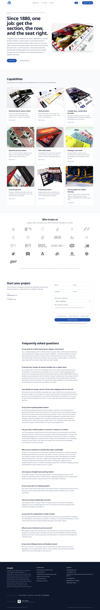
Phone (74, 291)
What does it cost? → (71, 582)
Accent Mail (30, 595)
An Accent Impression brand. (21, 607)
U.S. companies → (71, 578)
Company (56, 291)
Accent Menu (37, 595)
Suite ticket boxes (41, 578)
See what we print (24, 60)
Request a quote (87, 3)
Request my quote (72, 320)
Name (56, 285)
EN (76, 3)
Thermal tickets (41, 572)
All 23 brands (45, 595)
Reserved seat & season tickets (45, 570)
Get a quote (12, 60)
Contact (52, 3)
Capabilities (35, 3)
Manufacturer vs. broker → (73, 580)
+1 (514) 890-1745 (11, 299)
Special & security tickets (43, 576)
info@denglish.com (12, 295)
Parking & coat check (42, 581)
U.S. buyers (44, 3)
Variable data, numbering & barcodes (46, 574)
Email (75, 285)
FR (79, 3)
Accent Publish (22, 595)
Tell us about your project (61, 304)
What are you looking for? (61, 298)
